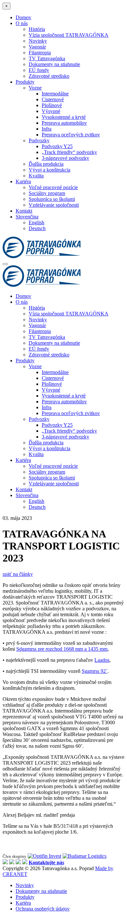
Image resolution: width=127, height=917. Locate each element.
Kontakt (24, 211)
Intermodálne (55, 93)
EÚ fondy (39, 70)
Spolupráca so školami (52, 199)
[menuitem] (27, 216)
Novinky (38, 41)
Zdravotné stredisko (49, 76)
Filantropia (40, 52)
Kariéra (23, 181)
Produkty (25, 82)
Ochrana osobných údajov (43, 908)
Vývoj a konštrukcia (49, 170)
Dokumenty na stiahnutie (54, 64)
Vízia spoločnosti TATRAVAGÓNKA (68, 35)
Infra (46, 129)
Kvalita (36, 175)
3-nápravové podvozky (65, 158)
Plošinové (52, 105)
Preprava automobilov (64, 123)
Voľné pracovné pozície (53, 187)
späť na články (18, 574)
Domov (23, 17)
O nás (22, 23)
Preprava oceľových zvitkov (71, 134)
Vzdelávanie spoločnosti (54, 205)
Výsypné (51, 111)
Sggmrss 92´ (94, 671)
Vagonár (37, 46)
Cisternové (53, 99)
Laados (101, 660)
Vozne (35, 87)
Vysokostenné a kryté (64, 117)
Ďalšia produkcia (46, 164)
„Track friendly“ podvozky (69, 152)
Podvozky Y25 (57, 146)
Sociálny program (47, 193)
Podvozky (39, 140)
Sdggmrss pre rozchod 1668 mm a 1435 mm (61, 649)
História (37, 29)
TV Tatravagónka (47, 58)
